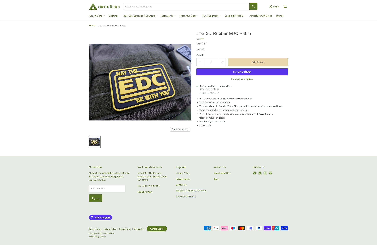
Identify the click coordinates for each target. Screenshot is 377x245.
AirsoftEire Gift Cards (261, 15)
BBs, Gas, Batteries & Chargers (139, 15)
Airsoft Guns (96, 15)
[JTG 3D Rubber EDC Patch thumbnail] (94, 142)
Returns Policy (183, 179)
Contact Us (181, 184)
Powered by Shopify (97, 236)
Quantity (200, 55)
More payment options (242, 79)
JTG (202, 39)
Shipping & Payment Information (191, 190)
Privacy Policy (183, 173)
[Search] (253, 6)
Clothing (113, 15)
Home (92, 25)
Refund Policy (125, 229)
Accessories (167, 15)
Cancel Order (156, 228)
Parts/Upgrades (210, 15)
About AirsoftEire (222, 173)
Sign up (95, 198)
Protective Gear (188, 15)
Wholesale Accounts (186, 196)
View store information (209, 93)
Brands (279, 15)
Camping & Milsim (234, 15)
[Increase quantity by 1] (222, 62)
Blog (216, 179)
